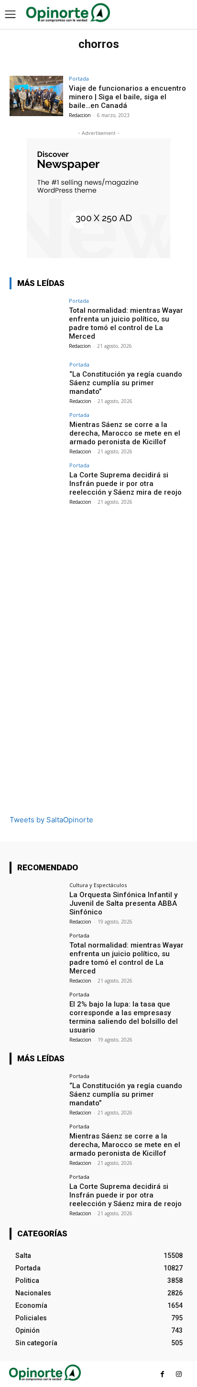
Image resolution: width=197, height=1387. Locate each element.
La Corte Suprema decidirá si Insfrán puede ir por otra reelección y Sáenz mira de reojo (125, 484)
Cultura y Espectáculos (98, 885)
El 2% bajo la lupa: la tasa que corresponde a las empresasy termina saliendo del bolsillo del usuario (123, 1017)
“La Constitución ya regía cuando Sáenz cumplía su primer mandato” (125, 383)
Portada (79, 78)
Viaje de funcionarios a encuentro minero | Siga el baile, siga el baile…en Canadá (127, 97)
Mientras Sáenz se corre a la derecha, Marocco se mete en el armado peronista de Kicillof (124, 433)
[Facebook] (162, 1374)
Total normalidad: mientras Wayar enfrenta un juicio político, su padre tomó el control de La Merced (126, 323)
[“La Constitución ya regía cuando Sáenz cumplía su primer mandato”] (36, 382)
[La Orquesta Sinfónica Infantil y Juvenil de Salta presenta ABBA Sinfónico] (36, 902)
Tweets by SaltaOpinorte (51, 819)
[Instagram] (179, 1374)
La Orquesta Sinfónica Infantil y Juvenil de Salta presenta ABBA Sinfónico (123, 903)
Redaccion (80, 115)
